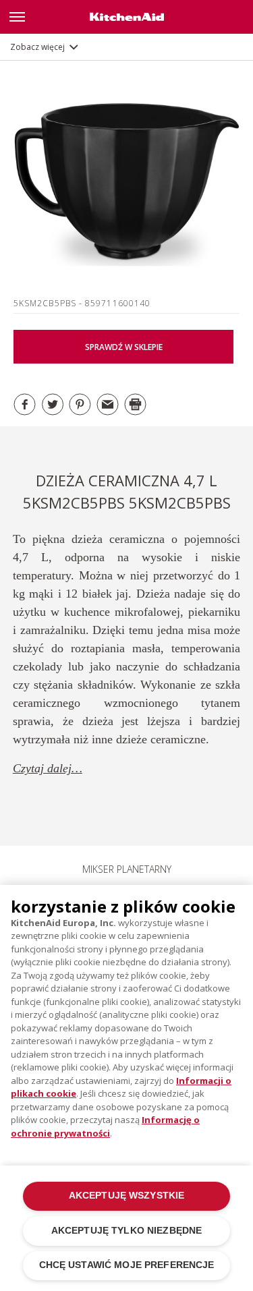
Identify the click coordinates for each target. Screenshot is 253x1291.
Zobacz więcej (37, 47)
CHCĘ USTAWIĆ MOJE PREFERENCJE (127, 1265)
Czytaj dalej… (47, 768)
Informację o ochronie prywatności (105, 1126)
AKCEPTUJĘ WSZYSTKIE (127, 1195)
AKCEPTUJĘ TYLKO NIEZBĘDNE (126, 1231)
